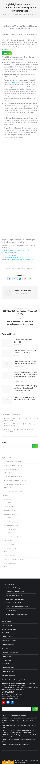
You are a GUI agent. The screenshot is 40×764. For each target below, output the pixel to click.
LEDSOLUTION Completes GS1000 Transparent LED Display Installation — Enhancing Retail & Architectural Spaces (25, 375)
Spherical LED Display (10, 548)
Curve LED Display (9, 506)
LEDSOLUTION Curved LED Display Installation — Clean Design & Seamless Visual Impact (25, 388)
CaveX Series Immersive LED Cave (13, 491)
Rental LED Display (9, 518)
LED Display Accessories (10, 567)
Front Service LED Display (11, 525)
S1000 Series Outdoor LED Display (13, 473)
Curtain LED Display (9, 521)
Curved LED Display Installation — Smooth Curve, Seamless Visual (25, 398)
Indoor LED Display (9, 503)
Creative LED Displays (10, 563)
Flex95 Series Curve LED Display (13, 465)
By (20, 268)
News (12, 268)
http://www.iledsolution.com (22, 293)
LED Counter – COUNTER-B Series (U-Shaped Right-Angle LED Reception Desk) (20, 424)
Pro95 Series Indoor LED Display (12, 461)
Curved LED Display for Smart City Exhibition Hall (15, 744)
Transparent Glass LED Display (12, 536)
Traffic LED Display (9, 544)
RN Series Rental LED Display (12, 469)
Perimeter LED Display (10, 529)
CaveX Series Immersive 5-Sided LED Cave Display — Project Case (25, 362)
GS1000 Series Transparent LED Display (15, 480)
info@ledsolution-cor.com (15, 257)
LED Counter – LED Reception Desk (11, 414)
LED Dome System (9, 488)
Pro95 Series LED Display (13, 588)
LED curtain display (14, 82)
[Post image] (7, 343)
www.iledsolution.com (15, 260)
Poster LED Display (9, 533)
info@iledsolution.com (12, 696)
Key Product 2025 (7, 458)
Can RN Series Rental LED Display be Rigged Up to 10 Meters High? (19, 721)
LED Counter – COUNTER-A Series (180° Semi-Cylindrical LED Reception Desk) (21, 419)
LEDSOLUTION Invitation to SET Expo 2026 (24, 341)
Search (4, 442)
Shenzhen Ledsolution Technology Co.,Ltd (15, 251)
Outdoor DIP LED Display (10, 510)
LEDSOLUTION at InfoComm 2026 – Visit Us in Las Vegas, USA (25, 352)
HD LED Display (8, 499)
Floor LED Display (8, 540)
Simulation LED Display (10, 555)
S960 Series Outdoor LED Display (13, 476)
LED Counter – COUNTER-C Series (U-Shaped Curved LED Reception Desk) (20, 430)
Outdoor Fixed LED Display (11, 514)
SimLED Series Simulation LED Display (14, 484)
